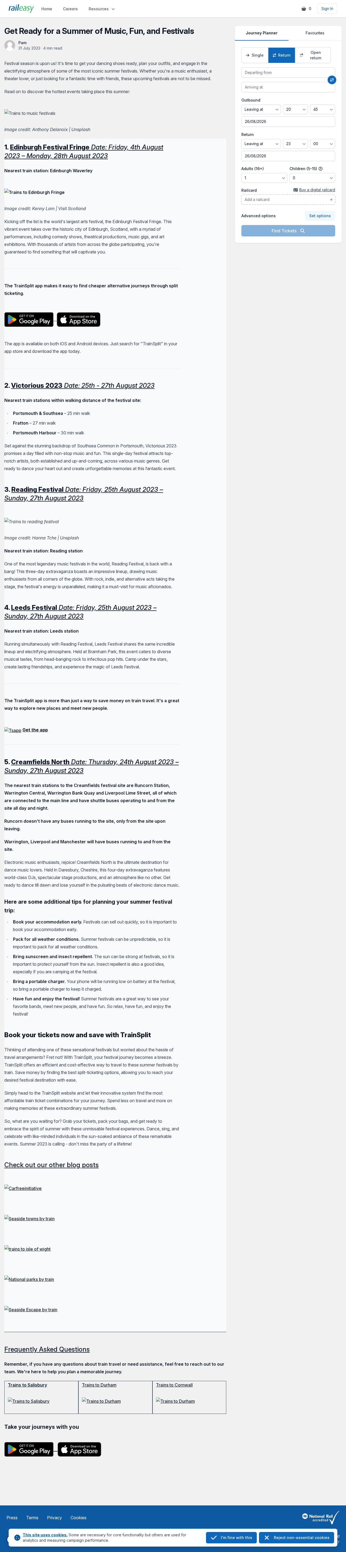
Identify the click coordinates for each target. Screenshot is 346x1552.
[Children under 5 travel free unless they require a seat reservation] (320, 168)
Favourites (315, 33)
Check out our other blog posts (51, 1165)
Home (46, 8)
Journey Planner (262, 33)
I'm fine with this (236, 1537)
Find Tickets (285, 230)
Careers (70, 8)
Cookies (78, 1517)
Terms (32, 1517)
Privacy (54, 1517)
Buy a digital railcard (317, 189)
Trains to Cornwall (174, 1385)
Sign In (327, 8)
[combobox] (288, 72)
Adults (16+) (252, 168)
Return (247, 134)
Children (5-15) (304, 168)
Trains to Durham (99, 1385)
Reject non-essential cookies (302, 1537)
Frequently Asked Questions (47, 1349)
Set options (320, 215)
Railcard (249, 190)
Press (12, 1517)
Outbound (250, 100)
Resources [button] (99, 8)
